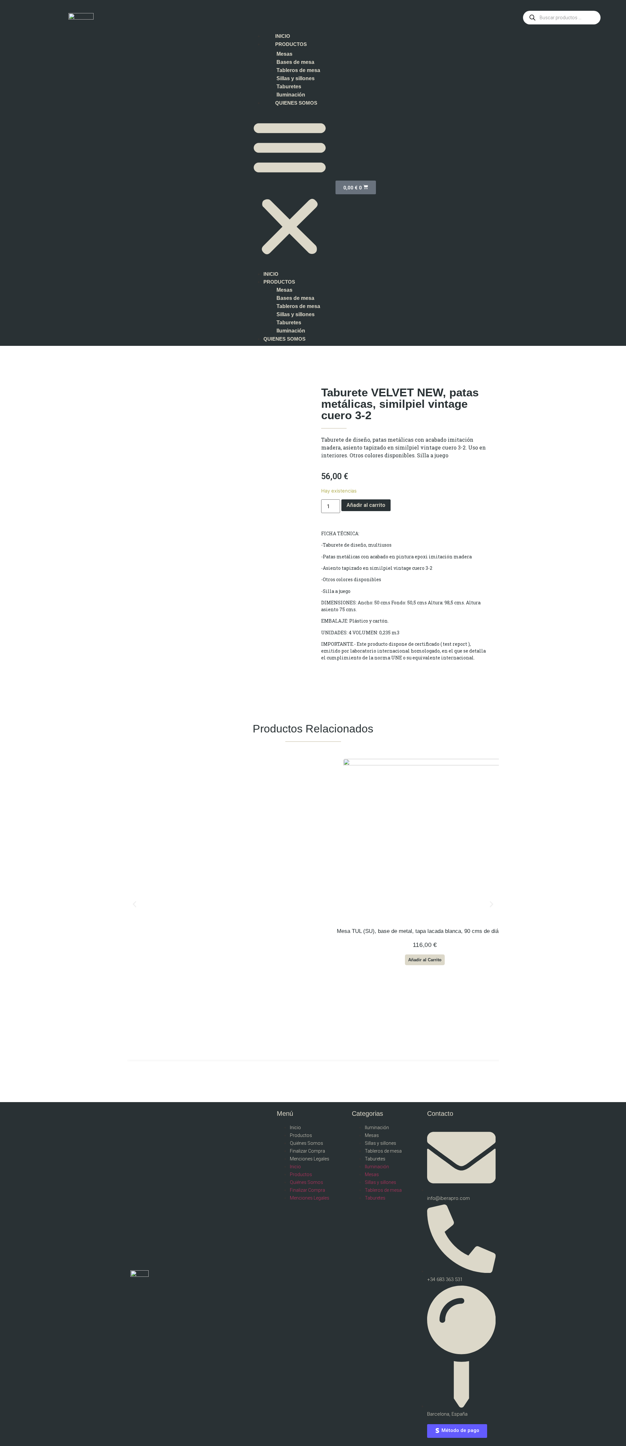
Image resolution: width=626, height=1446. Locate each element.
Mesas (284, 54)
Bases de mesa (295, 62)
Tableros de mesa (298, 70)
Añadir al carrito (366, 505)
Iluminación (290, 94)
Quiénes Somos (306, 1143)
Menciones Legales (309, 1158)
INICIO (282, 36)
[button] (289, 187)
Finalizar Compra (307, 1151)
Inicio (295, 1127)
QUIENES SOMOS (296, 103)
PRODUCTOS (291, 44)
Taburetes (288, 86)
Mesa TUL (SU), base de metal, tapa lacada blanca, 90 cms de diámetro (425, 931)
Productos (301, 1135)
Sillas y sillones (295, 78)
